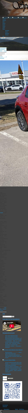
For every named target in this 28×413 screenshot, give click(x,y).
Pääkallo (13, 360)
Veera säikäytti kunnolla (13, 335)
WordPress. (21, 409)
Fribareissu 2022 (14, 344)
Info (3, 36)
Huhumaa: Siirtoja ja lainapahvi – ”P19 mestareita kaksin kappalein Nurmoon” (13, 367)
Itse (1, 309)
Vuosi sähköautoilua (4, 44)
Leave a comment (3, 57)
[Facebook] (5, 18)
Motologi (7, 33)
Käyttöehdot (5, 405)
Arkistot (4, 20)
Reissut (6, 35)
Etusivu (4, 19)
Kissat (4, 23)
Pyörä (6, 32)
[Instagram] (15, 18)
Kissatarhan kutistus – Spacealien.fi (13, 346)
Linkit (4, 27)
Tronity (1, 212)
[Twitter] (10, 18)
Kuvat (4, 24)
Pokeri (4, 26)
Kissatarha (7, 347)
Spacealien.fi (2, 38)
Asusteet (7, 30)
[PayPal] (25, 18)
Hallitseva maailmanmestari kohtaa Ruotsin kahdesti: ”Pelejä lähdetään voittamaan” (13, 370)
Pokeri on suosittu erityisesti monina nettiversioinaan (13, 341)
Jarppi (6, 335)
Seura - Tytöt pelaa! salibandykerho (12, 355)
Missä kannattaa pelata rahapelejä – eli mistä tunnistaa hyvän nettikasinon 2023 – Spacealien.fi (13, 339)
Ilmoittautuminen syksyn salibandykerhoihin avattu (13, 353)
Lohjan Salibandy (19, 350)
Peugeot (4, 309)
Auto (4, 22)
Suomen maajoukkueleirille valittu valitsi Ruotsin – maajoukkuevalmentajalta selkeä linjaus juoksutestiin (13, 364)
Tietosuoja (5, 406)
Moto (4, 29)
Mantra (16, 409)
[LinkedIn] (20, 18)
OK (13, 316)
